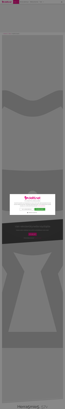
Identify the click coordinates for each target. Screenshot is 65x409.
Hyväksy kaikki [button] (39, 209)
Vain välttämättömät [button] (27, 209)
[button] (32, 212)
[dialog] (32, 204)
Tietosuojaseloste (41, 205)
